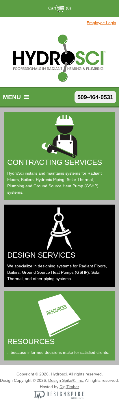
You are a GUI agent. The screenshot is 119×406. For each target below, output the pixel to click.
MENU (13, 97)
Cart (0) (59, 8)
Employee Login (101, 22)
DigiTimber (69, 386)
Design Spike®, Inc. (66, 380)
